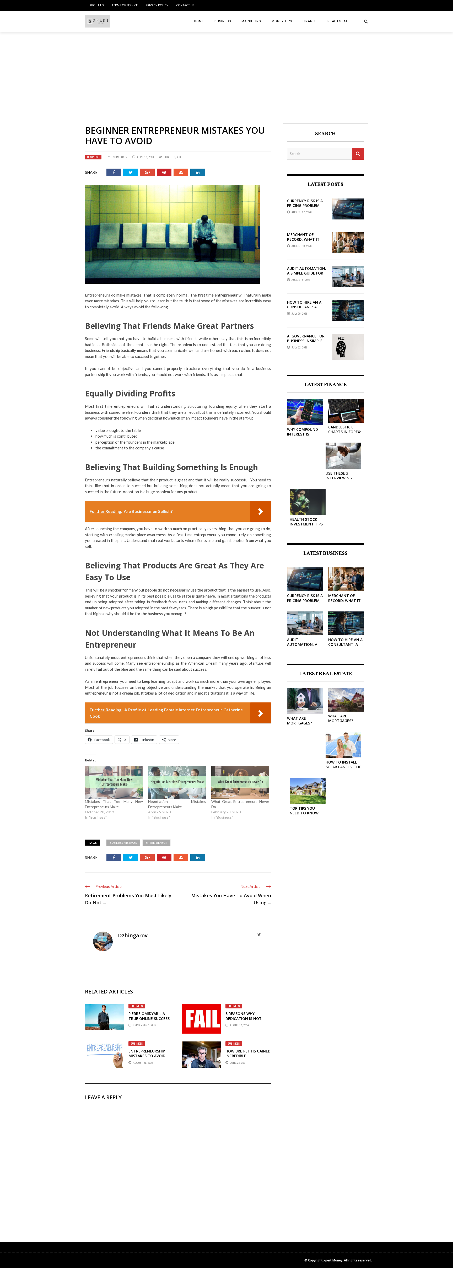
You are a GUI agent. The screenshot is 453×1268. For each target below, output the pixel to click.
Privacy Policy (156, 5)
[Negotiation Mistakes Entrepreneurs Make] (177, 782)
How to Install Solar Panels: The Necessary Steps (343, 767)
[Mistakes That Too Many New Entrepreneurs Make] (114, 782)
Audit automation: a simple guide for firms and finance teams (306, 275)
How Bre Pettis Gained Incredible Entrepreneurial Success (248, 1058)
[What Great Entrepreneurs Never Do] (240, 782)
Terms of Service (125, 5)
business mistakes (123, 842)
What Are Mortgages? (299, 721)
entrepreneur (156, 842)
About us (96, 5)
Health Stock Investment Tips (306, 521)
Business (222, 21)
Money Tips (282, 21)
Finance (310, 21)
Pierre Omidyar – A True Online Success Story (149, 1018)
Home (199, 21)
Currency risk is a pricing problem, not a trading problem (305, 208)
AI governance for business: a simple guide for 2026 (306, 341)
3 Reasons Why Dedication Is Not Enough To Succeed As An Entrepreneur (248, 1020)
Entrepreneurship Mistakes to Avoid (146, 1053)
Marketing (251, 21)
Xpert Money (332, 1260)
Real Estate (338, 21)
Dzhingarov (119, 157)
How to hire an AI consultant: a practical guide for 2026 (307, 309)
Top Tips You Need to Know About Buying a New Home (305, 815)
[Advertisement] (226, 71)
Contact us (185, 5)
